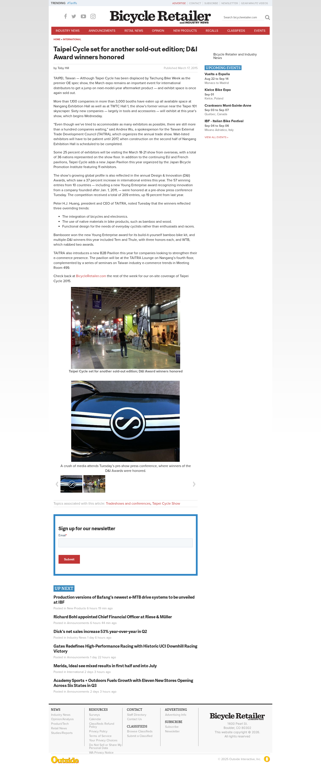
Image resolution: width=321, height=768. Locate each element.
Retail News (133, 31)
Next (194, 484)
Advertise (179, 3)
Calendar (95, 719)
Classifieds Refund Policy (101, 725)
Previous (56, 484)
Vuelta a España (217, 74)
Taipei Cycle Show (166, 503)
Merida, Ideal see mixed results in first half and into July (105, 666)
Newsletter (229, 3)
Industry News (67, 31)
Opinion (158, 31)
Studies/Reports (62, 733)
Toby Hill (63, 68)
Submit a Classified (139, 736)
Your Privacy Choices (103, 740)
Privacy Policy (98, 731)
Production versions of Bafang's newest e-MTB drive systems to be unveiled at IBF (124, 599)
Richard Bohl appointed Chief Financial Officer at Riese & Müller (113, 617)
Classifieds (236, 31)
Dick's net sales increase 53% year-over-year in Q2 (100, 631)
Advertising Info (175, 714)
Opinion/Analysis (62, 719)
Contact (195, 3)
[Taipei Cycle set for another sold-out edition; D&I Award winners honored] (125, 368)
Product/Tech (60, 724)
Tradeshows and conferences (128, 503)
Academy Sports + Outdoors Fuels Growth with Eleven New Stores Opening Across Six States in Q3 (123, 682)
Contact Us (134, 719)
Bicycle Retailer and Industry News (235, 56)
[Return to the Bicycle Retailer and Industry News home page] (160, 22)
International (72, 39)
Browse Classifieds (140, 731)
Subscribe (211, 3)
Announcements (102, 31)
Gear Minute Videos (254, 3)
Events (259, 31)
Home (57, 39)
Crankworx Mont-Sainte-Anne (228, 105)
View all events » (216, 137)
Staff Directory (136, 714)
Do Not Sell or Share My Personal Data (105, 746)
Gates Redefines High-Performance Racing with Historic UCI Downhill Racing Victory (125, 648)
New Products (185, 31)
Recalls (212, 31)
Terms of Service (100, 736)
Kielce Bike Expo (218, 90)
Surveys (94, 714)
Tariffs (73, 3)
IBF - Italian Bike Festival (224, 121)
